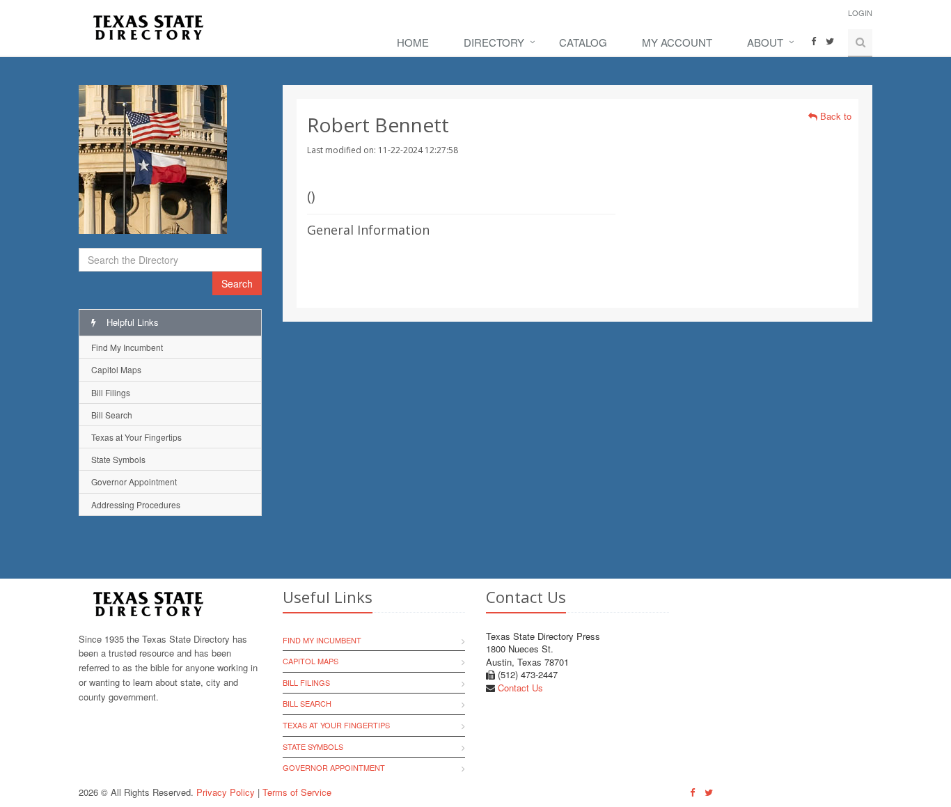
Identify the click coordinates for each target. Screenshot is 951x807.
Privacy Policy (225, 792)
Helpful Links (131, 322)
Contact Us (520, 687)
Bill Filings (110, 392)
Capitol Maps (116, 369)
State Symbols (118, 459)
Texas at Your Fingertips (136, 437)
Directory (494, 42)
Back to (834, 116)
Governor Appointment (134, 481)
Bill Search (111, 415)
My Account (677, 42)
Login (860, 12)
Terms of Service (296, 792)
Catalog (583, 42)
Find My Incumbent (127, 347)
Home (413, 42)
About (765, 42)
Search (237, 283)
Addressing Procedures (135, 504)
